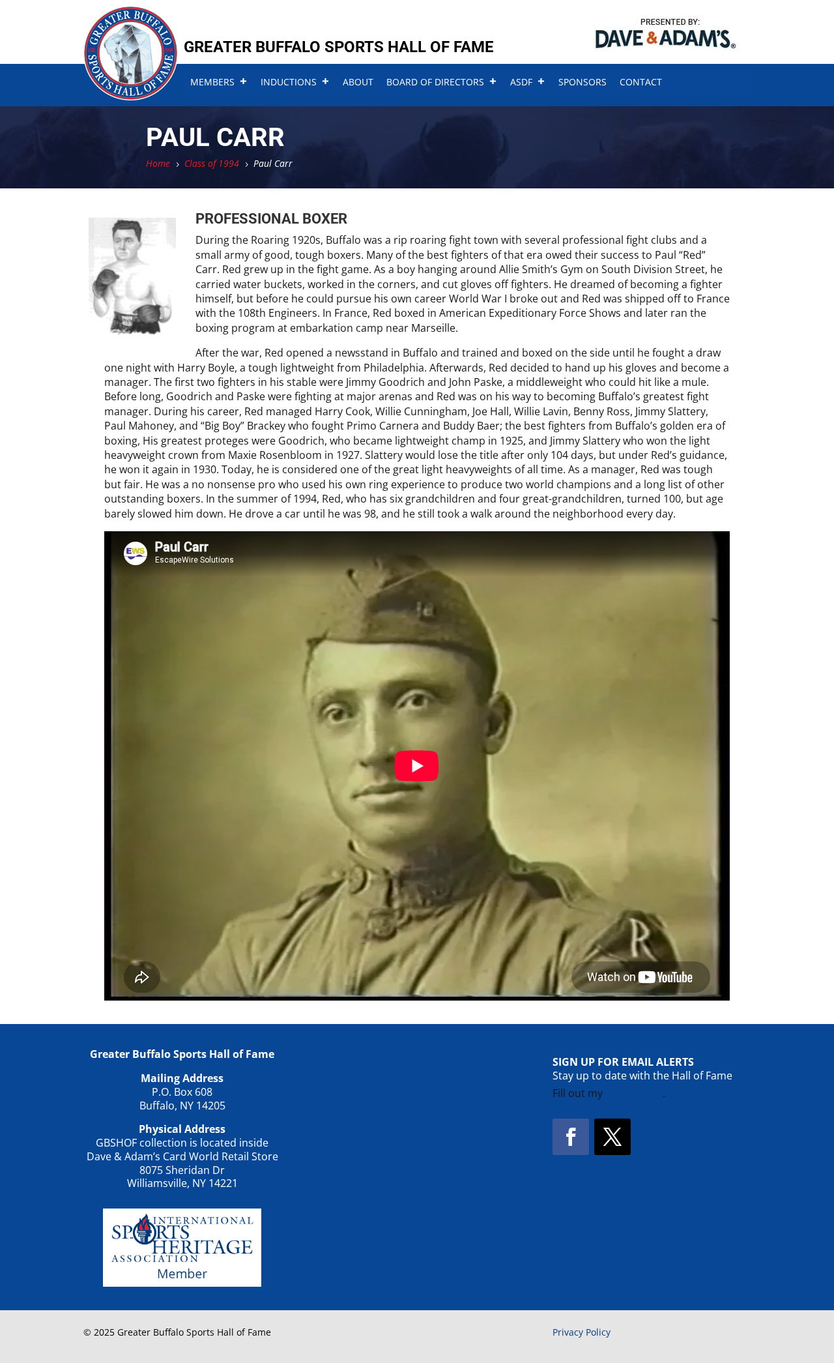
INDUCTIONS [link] (289, 82)
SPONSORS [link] (582, 82)
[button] (571, 1137)
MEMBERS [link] (212, 82)
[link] (130, 96)
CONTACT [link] (641, 82)
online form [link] (634, 1093)
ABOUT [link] (358, 82)
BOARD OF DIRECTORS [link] (435, 82)
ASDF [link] (521, 82)
